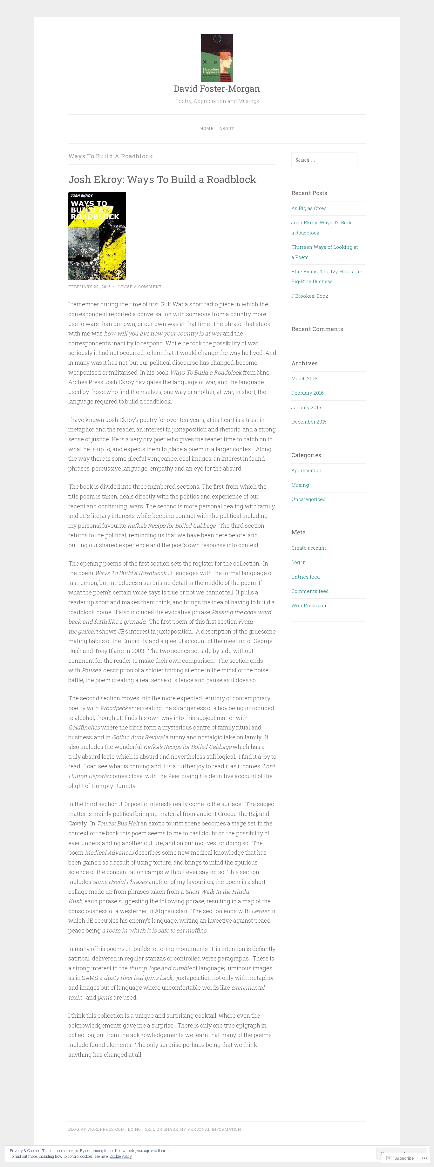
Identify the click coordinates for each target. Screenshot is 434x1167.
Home (207, 128)
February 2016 (307, 393)
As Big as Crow (308, 208)
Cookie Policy (121, 1156)
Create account (308, 548)
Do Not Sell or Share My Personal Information (184, 1129)
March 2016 (304, 378)
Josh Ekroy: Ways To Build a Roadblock (162, 179)
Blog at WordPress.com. (97, 1129)
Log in (298, 562)
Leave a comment (140, 286)
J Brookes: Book (309, 296)
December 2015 (309, 421)
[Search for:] (324, 160)
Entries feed (305, 576)
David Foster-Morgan (217, 88)
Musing (300, 485)
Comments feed (310, 591)
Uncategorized (308, 499)
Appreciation (306, 470)
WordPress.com (309, 605)
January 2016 (306, 407)
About (226, 128)
